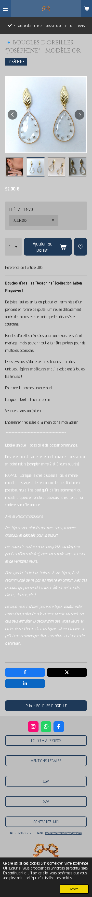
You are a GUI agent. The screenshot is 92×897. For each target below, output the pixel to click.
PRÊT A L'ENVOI (21, 209)
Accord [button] (74, 889)
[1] (13, 247)
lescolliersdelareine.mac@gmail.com (63, 833)
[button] (14, 166)
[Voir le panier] (86, 8)
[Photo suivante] (79, 115)
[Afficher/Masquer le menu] (5, 8)
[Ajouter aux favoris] (80, 247)
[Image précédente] (12, 115)
